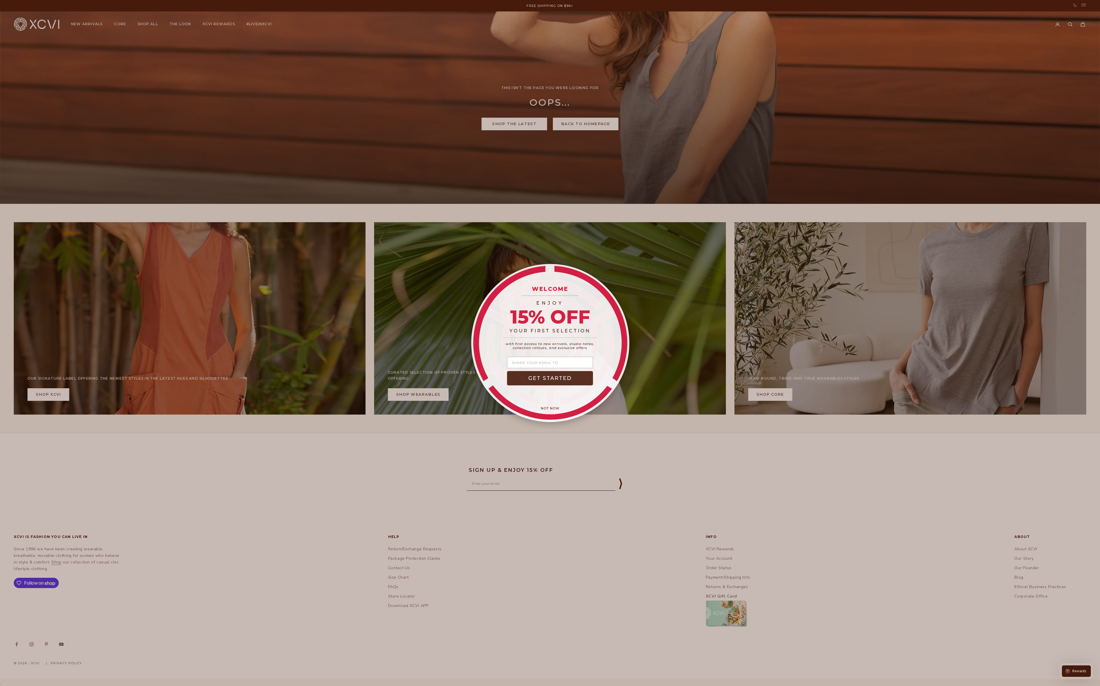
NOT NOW (550, 408)
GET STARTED (550, 378)
